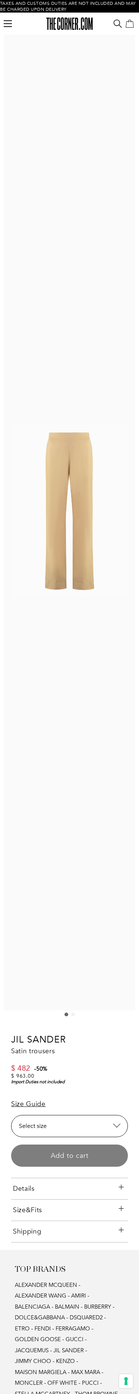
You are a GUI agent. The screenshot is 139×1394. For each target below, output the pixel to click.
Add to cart (70, 1155)
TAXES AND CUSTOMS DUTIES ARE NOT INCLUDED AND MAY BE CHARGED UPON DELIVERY (68, 6)
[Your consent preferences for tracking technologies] (126, 1381)
